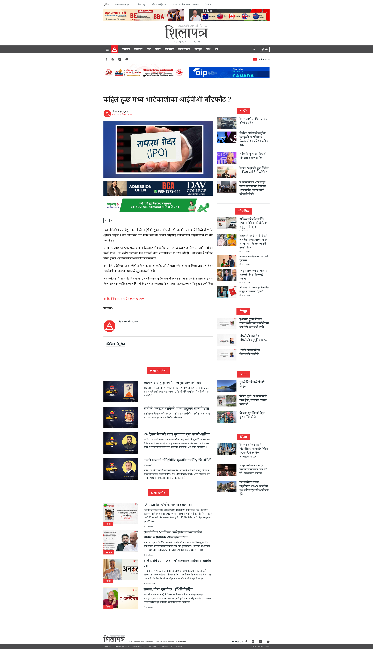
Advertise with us (138, 647)
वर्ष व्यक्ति (169, 49)
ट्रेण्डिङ (106, 4)
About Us (107, 647)
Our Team (178, 647)
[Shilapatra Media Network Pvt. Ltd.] (186, 31)
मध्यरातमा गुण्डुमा (122, 4)
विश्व (208, 49)
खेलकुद (198, 49)
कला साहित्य (184, 49)
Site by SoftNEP (180, 642)
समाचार (126, 49)
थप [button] (217, 49)
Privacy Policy (120, 647)
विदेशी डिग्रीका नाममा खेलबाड (186, 4)
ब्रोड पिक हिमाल (159, 4)
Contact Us (165, 647)
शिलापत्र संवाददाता (120, 112)
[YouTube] (127, 60)
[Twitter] (119, 60)
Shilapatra (264, 59)
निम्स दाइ (141, 4)
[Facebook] (106, 60)
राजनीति (138, 49)
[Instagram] (112, 60)
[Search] (251, 49)
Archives (152, 647)
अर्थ (149, 49)
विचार (157, 49)
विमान (208, 4)
